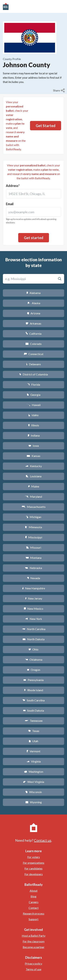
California (33, 333)
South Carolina (33, 700)
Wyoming (33, 802)
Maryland (33, 496)
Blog (33, 896)
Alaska (33, 303)
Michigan (33, 517)
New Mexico (33, 608)
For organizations (33, 862)
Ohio (33, 649)
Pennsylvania (33, 680)
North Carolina (33, 629)
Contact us (42, 840)
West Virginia (33, 781)
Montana (33, 557)
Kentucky (33, 466)
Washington (33, 771)
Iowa (33, 445)
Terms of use (33, 969)
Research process (33, 913)
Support (33, 919)
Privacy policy (33, 963)
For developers (33, 874)
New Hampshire (33, 588)
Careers (33, 902)
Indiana (34, 435)
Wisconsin (33, 792)
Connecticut (33, 354)
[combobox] (33, 194)
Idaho (33, 415)
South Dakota (33, 710)
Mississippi (33, 537)
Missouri (33, 547)
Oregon (33, 669)
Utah (33, 741)
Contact (34, 907)
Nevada (33, 578)
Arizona (33, 313)
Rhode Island (33, 690)
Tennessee (34, 720)
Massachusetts (34, 506)
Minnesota (33, 527)
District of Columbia (33, 374)
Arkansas (33, 323)
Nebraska (33, 568)
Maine (33, 486)
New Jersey (33, 598)
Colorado (33, 343)
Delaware (33, 364)
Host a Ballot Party (33, 935)
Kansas (33, 455)
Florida (33, 384)
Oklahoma (33, 659)
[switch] (59, 90)
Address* (13, 186)
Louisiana (33, 476)
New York (33, 618)
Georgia (33, 394)
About (34, 890)
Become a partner (33, 947)
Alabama (33, 293)
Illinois (33, 425)
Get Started (45, 125)
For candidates (33, 868)
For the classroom (33, 941)
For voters (33, 857)
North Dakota (33, 639)
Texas (33, 730)
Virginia (33, 761)
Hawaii (33, 405)
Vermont (33, 751)
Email (10, 204)
